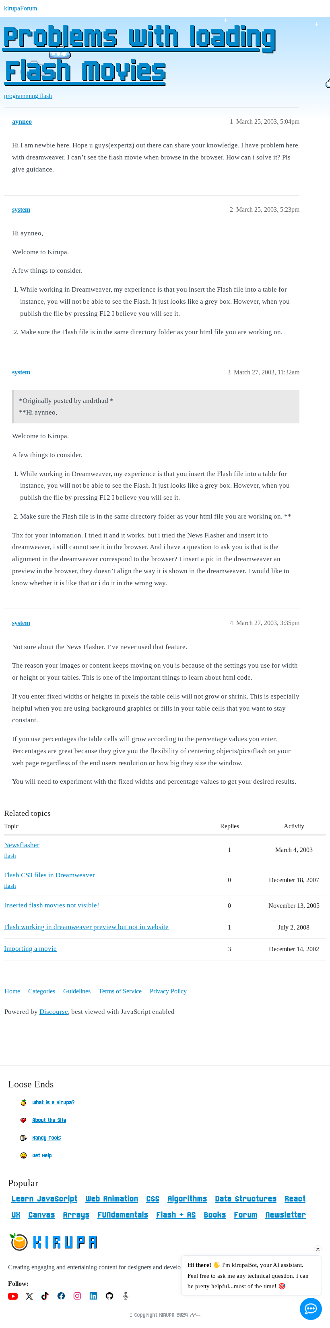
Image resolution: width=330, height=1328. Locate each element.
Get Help (42, 1155)
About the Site (49, 1120)
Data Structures (245, 1199)
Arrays (76, 1215)
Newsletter (285, 1215)
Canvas (41, 1215)
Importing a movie (30, 948)
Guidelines (77, 991)
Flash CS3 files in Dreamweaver (49, 875)
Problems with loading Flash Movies (138, 55)
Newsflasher (21, 845)
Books (215, 1215)
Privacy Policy (168, 991)
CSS (152, 1199)
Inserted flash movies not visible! (51, 905)
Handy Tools (46, 1138)
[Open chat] (311, 1309)
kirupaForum (20, 8)
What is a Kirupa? (53, 1102)
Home (12, 991)
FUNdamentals (122, 1215)
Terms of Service (120, 991)
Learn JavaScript (44, 1199)
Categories (41, 991)
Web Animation (111, 1199)
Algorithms (187, 1199)
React (295, 1199)
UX (15, 1215)
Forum (245, 1215)
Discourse (53, 1011)
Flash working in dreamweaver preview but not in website (86, 927)
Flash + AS (176, 1215)
